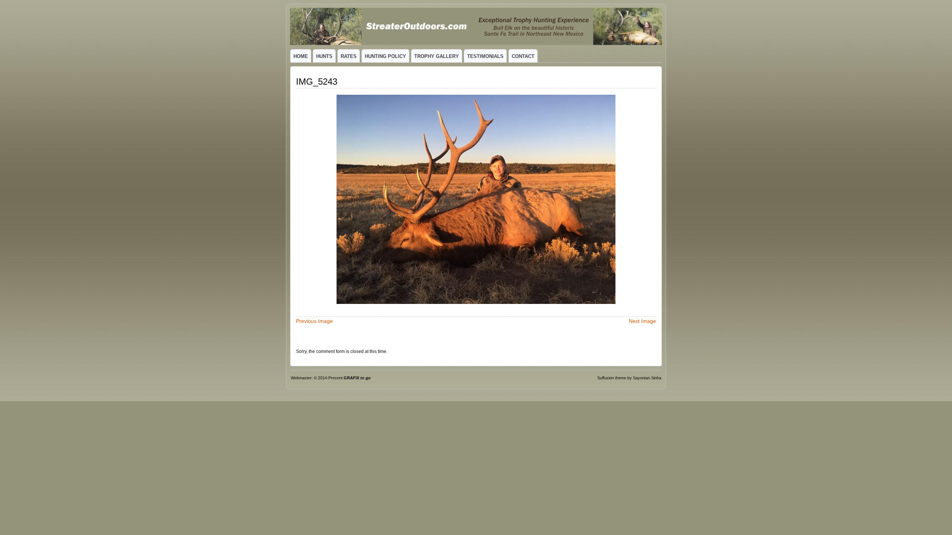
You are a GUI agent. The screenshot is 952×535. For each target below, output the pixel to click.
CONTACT (523, 56)
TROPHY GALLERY (436, 56)
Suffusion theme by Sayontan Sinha (629, 378)
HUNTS (324, 56)
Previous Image (314, 321)
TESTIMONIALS (485, 56)
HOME (300, 56)
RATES (349, 56)
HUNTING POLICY (385, 56)
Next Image (642, 321)
